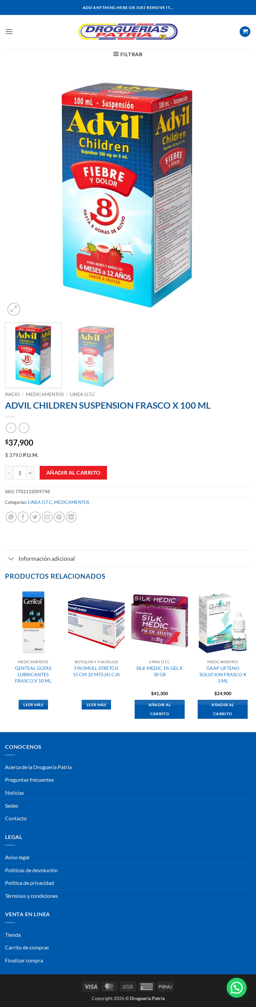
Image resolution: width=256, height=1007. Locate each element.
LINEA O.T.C (82, 394)
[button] (9, 31)
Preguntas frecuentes (29, 779)
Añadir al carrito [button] (159, 709)
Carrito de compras (27, 947)
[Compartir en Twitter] (35, 516)
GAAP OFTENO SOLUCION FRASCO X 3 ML (222, 674)
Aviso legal (17, 857)
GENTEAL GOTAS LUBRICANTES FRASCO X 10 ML (33, 674)
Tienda (13, 934)
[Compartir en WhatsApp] (11, 516)
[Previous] (18, 194)
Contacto (16, 818)
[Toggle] (11, 559)
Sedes (11, 805)
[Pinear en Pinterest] (59, 516)
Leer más (33, 705)
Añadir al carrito (73, 473)
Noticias (14, 792)
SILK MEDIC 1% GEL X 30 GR (159, 671)
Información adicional (46, 558)
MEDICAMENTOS (45, 394)
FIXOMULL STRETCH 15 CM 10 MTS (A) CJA (96, 671)
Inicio (12, 394)
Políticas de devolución (31, 870)
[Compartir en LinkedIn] (71, 516)
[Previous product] (24, 428)
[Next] (238, 194)
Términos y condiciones (31, 896)
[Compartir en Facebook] (23, 516)
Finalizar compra (24, 960)
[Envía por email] (47, 516)
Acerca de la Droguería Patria (38, 767)
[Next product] (11, 428)
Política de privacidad (29, 883)
